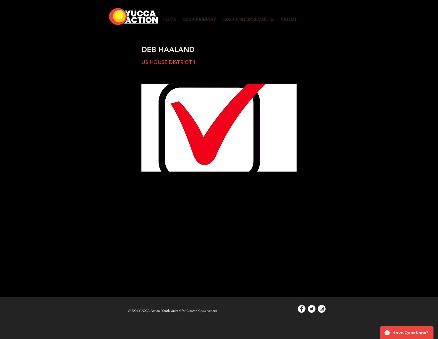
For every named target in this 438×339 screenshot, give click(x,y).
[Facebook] (301, 309)
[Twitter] (311, 309)
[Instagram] (322, 309)
